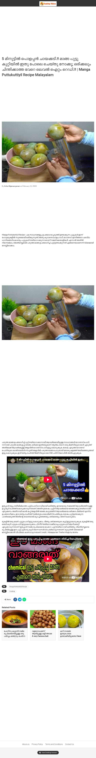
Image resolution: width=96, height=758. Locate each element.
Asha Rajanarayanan (12, 186)
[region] (48, 31)
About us (25, 744)
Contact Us (69, 744)
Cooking (12, 591)
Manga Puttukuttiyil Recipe (18, 587)
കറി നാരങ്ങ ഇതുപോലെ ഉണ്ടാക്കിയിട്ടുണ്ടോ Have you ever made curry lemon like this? (70, 636)
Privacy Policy (37, 744)
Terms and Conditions (54, 744)
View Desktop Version (49, 753)
